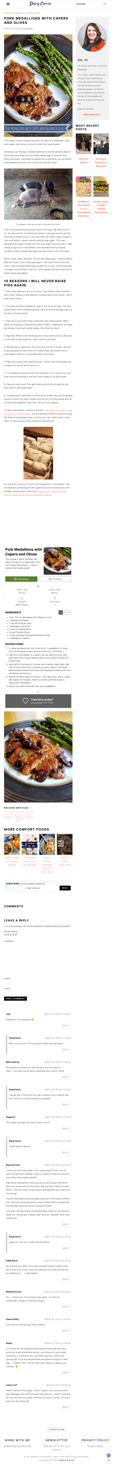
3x (69, 612)
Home (7, 13)
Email (7, 988)
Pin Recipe (57, 579)
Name (7, 978)
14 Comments (26, 28)
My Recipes (17, 13)
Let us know (36, 702)
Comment (9, 941)
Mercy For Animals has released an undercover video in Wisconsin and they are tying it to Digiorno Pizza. (19, 818)
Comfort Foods (33, 13)
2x (65, 612)
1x (61, 612)
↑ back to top (56, 1429)
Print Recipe (22, 579)
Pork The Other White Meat (8, 816)
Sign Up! (48, 1446)
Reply (66, 1025)
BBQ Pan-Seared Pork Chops (29, 816)
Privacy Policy (95, 1446)
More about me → (92, 114)
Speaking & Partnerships (17, 1446)
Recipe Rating (10, 931)
